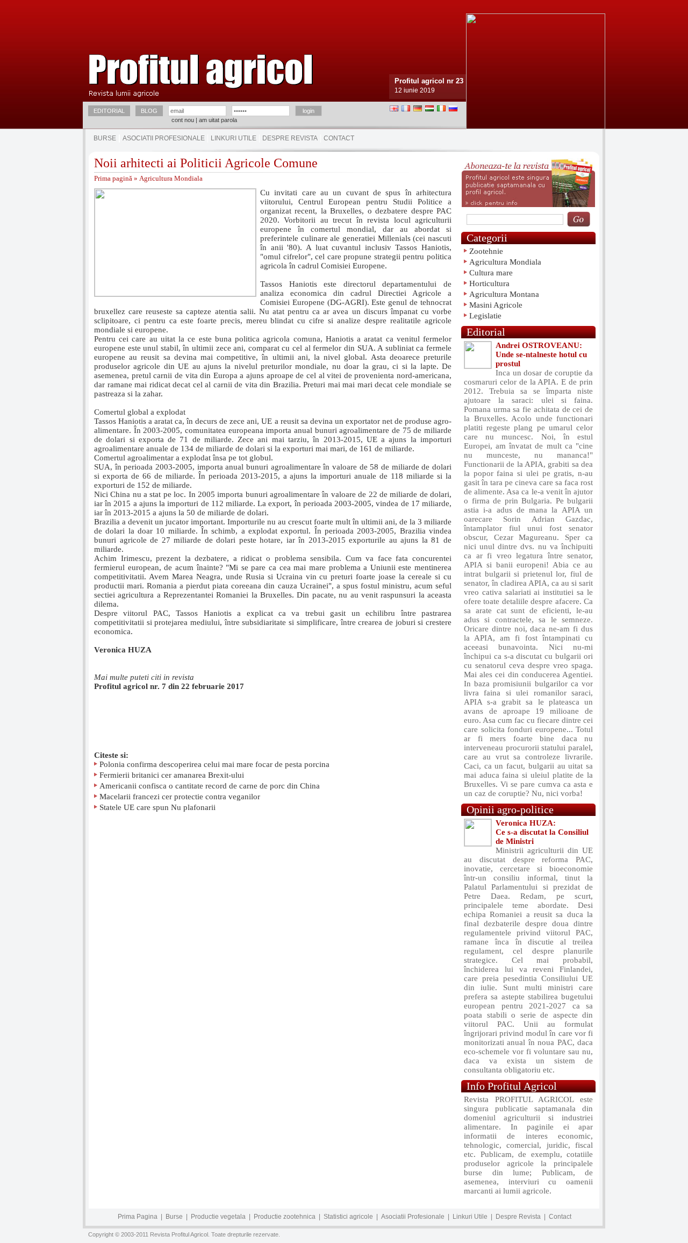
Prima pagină (113, 178)
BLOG (149, 111)
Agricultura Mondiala (171, 178)
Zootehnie (486, 251)
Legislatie (485, 315)
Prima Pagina (137, 1216)
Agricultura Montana (504, 294)
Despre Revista (290, 138)
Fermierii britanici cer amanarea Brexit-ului (171, 775)
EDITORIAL (109, 111)
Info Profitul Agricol (512, 1086)
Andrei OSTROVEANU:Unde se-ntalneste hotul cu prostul (541, 354)
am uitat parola (218, 120)
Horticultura (489, 283)
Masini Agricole (495, 305)
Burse (105, 138)
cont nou (182, 120)
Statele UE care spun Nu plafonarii (157, 807)
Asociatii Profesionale (164, 138)
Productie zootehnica (285, 1216)
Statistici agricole (348, 1216)
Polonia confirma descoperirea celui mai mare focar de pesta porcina (214, 764)
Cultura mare (491, 272)
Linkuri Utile (233, 138)
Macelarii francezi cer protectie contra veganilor (179, 796)
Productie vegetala (218, 1216)
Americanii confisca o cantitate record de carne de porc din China (209, 786)
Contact (339, 138)
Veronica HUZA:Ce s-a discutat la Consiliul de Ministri (542, 832)
